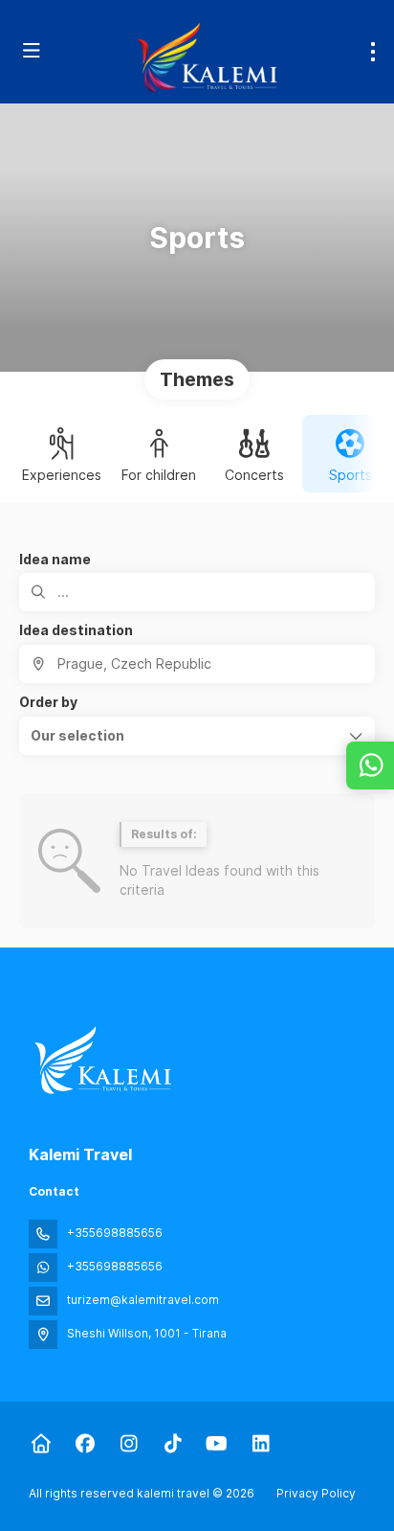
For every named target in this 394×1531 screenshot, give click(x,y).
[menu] (372, 52)
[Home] (41, 1443)
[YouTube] (217, 1443)
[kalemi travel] (102, 1060)
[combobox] (197, 664)
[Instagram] (129, 1443)
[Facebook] (85, 1443)
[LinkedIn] (261, 1443)
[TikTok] (173, 1443)
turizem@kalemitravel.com (143, 1299)
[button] (197, 736)
